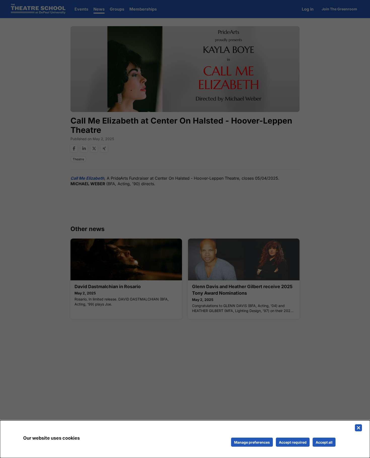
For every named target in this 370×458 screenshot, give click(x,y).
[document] (185, 439)
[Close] (358, 427)
